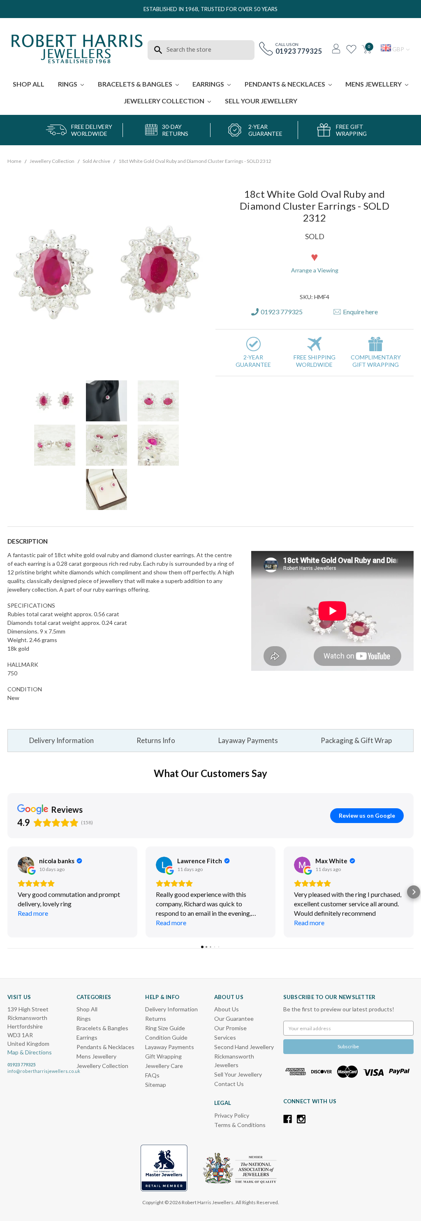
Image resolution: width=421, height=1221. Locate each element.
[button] (279, 61)
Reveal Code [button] (211, 161)
